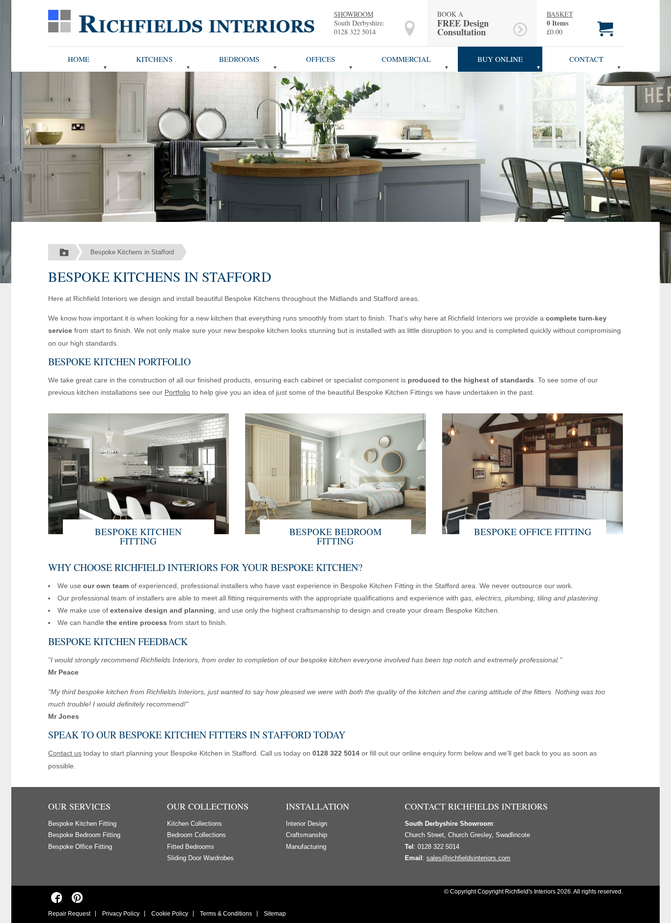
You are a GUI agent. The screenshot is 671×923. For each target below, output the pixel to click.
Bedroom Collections (196, 835)
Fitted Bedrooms (190, 846)
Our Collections (208, 806)
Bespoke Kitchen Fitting (138, 536)
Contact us (65, 753)
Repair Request (69, 914)
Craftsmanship (306, 835)
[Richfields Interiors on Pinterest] (76, 897)
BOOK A (463, 23)
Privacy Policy (121, 914)
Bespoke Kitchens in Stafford (132, 252)
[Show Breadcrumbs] (64, 252)
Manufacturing (306, 846)
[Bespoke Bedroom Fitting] (335, 472)
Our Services (79, 806)
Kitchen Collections (194, 823)
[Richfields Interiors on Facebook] (56, 897)
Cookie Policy (169, 914)
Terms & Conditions (226, 914)
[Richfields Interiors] (181, 21)
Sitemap (275, 914)
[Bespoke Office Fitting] (532, 472)
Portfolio (177, 392)
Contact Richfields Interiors (476, 806)
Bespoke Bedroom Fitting (335, 536)
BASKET (560, 14)
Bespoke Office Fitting (532, 531)
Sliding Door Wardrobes (200, 858)
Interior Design (306, 823)
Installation (317, 806)
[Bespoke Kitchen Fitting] (138, 472)
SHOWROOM (353, 14)
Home (78, 59)
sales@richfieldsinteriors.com (468, 858)
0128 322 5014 (355, 31)
